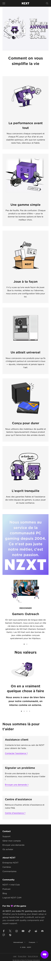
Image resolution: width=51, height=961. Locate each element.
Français (32, 942)
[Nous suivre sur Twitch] (3, 935)
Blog (4, 893)
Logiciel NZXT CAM (11, 897)
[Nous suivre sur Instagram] (16, 931)
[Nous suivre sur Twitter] (10, 931)
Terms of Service (33, 956)
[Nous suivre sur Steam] (10, 935)
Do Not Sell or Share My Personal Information (26, 960)
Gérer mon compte (11, 840)
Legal (14, 956)
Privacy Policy (22, 956)
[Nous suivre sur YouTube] (23, 931)
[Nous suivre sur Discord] (42, 931)
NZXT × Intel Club (11, 884)
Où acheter (7, 849)
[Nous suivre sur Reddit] (36, 931)
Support (6, 836)
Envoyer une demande (16, 784)
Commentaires (9, 871)
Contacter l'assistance (15, 753)
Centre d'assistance (14, 813)
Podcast (6, 889)
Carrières (6, 867)
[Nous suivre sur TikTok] (29, 931)
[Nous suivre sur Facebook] (3, 931)
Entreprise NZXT (10, 862)
